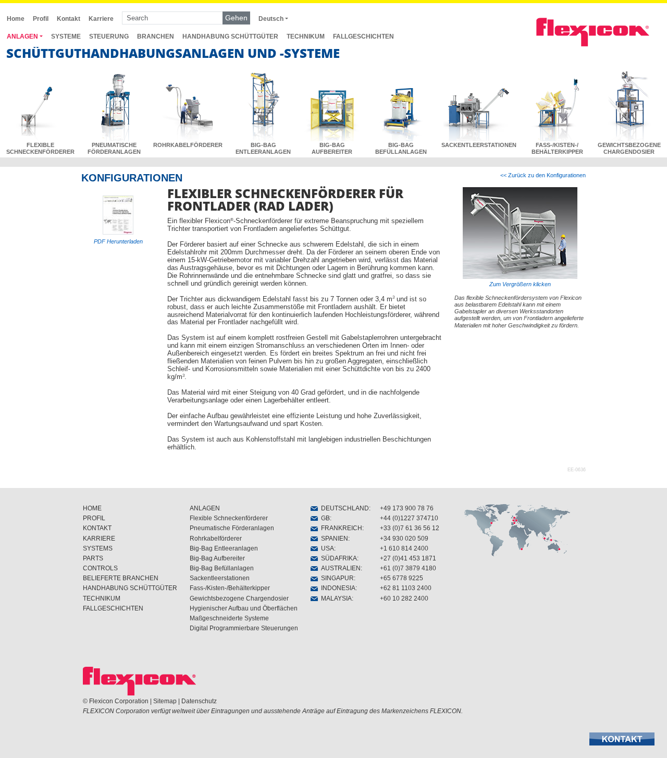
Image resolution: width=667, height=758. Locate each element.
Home (15, 18)
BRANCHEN (155, 36)
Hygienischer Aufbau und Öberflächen (244, 608)
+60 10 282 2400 (404, 598)
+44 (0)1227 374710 (409, 518)
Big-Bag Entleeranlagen (224, 548)
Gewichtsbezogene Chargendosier (239, 598)
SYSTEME (66, 36)
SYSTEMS (98, 548)
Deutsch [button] (270, 18)
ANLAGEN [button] (22, 36)
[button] (621, 738)
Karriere (101, 18)
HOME (92, 508)
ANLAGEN (205, 508)
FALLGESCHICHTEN (363, 36)
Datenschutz (199, 701)
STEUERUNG (109, 36)
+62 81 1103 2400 (405, 588)
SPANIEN (333, 538)
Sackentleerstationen (220, 578)
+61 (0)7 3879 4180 (408, 568)
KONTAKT (97, 528)
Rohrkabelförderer (216, 538)
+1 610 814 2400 (404, 548)
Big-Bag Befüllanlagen (222, 568)
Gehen (236, 18)
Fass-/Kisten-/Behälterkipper (230, 588)
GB (324, 518)
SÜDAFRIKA (337, 558)
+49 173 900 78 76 (407, 508)
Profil (40, 18)
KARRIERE (99, 538)
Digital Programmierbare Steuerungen (244, 628)
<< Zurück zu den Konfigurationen (543, 175)
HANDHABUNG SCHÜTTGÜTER (230, 36)
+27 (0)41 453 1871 (408, 558)
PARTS (93, 558)
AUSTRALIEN (339, 568)
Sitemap (165, 701)
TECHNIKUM (306, 36)
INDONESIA (336, 588)
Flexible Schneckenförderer (229, 518)
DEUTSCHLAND (343, 508)
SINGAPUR (336, 578)
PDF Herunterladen (118, 241)
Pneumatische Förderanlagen (232, 528)
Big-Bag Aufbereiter (217, 558)
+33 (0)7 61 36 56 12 (409, 528)
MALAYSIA (335, 598)
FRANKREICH (340, 528)
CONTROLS (100, 568)
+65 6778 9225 (401, 578)
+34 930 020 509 (404, 538)
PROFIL (94, 518)
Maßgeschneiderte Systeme (229, 618)
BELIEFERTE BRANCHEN (120, 578)
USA (326, 548)
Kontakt (68, 18)
